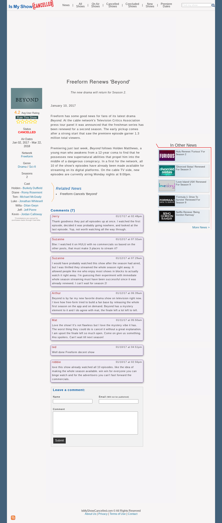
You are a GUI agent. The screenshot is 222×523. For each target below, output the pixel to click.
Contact (132, 513)
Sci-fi (32, 166)
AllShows (80, 5)
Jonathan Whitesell (31, 201)
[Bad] (18, 121)
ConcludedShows (132, 5)
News (66, 5)
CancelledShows (112, 5)
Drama (22, 166)
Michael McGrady (30, 196)
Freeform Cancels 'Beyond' (78, 194)
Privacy (103, 513)
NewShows (150, 5)
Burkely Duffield (32, 188)
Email (114, 396)
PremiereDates (166, 5)
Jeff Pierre (30, 209)
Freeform (27, 156)
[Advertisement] (111, 43)
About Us (90, 513)
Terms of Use (118, 513)
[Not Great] (22, 121)
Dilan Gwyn (31, 205)
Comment (59, 409)
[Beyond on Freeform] (27, 98)
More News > (201, 227)
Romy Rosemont (32, 192)
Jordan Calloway (31, 214)
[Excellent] (35, 121)
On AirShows (95, 5)
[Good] (31, 121)
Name (56, 396)
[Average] (27, 121)
